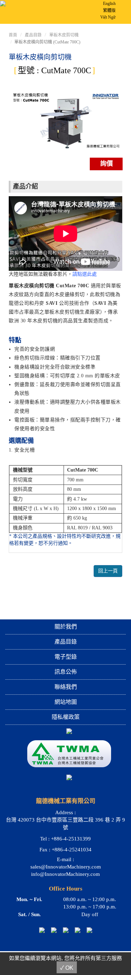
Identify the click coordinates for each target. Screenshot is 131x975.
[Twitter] (54, 929)
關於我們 (65, 627)
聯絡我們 (65, 687)
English (109, 3)
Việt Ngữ (108, 17)
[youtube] (77, 929)
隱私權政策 (66, 717)
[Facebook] (65, 929)
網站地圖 (65, 702)
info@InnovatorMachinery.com (65, 874)
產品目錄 (33, 35)
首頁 (13, 35)
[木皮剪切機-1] (65, 120)
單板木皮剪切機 (64, 35)
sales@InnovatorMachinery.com (65, 867)
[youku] (89, 929)
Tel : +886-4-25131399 (65, 839)
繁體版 (109, 10)
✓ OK (66, 968)
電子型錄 (65, 657)
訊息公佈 (65, 672)
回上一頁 (108, 571)
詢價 (106, 163)
